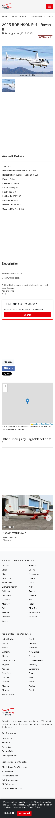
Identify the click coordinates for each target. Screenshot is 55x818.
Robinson (6, 591)
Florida (5, 643)
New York (6, 673)
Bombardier (7, 582)
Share (9, 362)
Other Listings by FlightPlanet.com (26, 439)
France (32, 673)
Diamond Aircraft (9, 587)
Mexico (5, 690)
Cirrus (4, 570)
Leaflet (35, 424)
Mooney (5, 604)
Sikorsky (33, 617)
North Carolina (8, 660)
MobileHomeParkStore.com (15, 767)
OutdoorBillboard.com (12, 788)
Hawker (32, 565)
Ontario (5, 682)
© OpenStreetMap (46, 424)
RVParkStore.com (10, 776)
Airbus (32, 587)
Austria (32, 686)
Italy (31, 677)
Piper (4, 574)
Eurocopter (34, 574)
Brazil (31, 639)
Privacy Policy (8, 751)
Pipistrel (32, 595)
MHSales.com (8, 784)
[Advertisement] (27, 120)
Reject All (9, 813)
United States (8, 639)
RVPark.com (7, 771)
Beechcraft (7, 578)
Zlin (30, 599)
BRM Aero (33, 608)
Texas (5, 647)
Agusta (32, 591)
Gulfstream (7, 595)
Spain (31, 682)
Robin (31, 604)
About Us (6, 743)
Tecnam (5, 612)
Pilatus (32, 578)
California (6, 652)
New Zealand (35, 652)
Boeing (32, 570)
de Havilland (34, 612)
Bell (3, 608)
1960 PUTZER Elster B (14, 533)
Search (27, 315)
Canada (5, 677)
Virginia (5, 664)
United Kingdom (36, 660)
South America (8, 694)
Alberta (5, 686)
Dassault (6, 599)
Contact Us (7, 738)
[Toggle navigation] (49, 6)
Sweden (32, 690)
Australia (33, 647)
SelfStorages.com (10, 780)
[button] (27, 61)
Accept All (24, 813)
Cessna (5, 565)
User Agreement (9, 755)
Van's (31, 582)
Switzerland (34, 669)
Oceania (32, 643)
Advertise (6, 747)
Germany (33, 664)
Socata (5, 621)
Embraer (6, 617)
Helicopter (13, 187)
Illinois (5, 656)
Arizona (5, 669)
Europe (32, 656)
